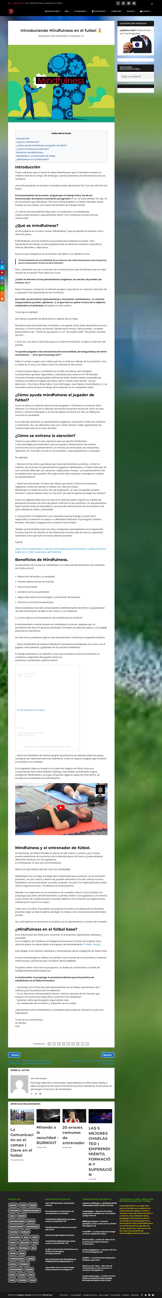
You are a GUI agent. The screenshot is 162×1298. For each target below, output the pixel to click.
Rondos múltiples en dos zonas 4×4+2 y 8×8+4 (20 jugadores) (99, 1223)
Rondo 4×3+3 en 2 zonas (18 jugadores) (99, 1251)
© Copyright (75, 1295)
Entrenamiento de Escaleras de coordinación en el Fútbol (59, 1212)
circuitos (23, 1205)
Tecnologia (22, 1280)
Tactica (30, 1275)
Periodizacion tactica (17, 1259)
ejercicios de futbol (16, 1226)
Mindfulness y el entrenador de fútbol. (35, 156)
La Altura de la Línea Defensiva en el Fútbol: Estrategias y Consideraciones (61, 1251)
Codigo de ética (90, 1295)
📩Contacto (145, 11)
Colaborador (116, 11)
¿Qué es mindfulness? (27, 142)
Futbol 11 (13, 1243)
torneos (32, 1280)
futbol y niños (24, 1243)
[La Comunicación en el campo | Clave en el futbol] (22, 1117)
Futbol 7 (35, 1237)
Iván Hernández (59, 35)
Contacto (63, 1295)
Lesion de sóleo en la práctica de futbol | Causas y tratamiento (98, 1241)
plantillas (31, 1259)
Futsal (35, 1243)
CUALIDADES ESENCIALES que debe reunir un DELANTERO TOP (60, 1242)
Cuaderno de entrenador (31, 1210)
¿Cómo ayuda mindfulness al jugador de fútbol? (41, 145)
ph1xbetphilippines (91, 1250)
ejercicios (31, 1221)
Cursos (12, 1216)
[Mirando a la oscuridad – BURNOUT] (48, 1115)
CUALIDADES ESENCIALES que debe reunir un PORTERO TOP (60, 1220)
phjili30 (85, 1258)
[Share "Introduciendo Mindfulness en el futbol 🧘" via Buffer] (73, 1044)
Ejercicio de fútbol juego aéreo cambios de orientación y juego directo (99, 1213)
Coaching (74, 35)
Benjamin (13, 1205)
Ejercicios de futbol (52, 11)
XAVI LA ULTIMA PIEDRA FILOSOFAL (59, 1235)
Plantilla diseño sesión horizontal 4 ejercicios (61, 1228)
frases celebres (15, 1237)
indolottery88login (91, 1203)
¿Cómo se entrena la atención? (32, 149)
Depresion (21, 1216)
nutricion (13, 1253)
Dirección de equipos (17, 1221)
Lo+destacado (80, 11)
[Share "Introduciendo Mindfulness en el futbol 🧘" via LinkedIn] (68, 1044)
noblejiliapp (87, 1211)
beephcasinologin (90, 1276)
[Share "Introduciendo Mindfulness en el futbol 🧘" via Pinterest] (63, 1044)
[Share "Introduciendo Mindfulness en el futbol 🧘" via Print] (87, 1044)
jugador (12, 1248)
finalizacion (25, 1232)
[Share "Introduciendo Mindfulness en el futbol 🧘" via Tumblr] (58, 1044)
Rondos (12, 1275)
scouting (22, 1275)
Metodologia (23, 1248)
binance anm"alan (90, 1266)
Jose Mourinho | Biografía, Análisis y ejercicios (99, 1259)
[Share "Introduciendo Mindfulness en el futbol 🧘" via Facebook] (49, 1044)
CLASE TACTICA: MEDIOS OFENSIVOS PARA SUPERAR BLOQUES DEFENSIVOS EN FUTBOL (99, 1278)
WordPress (47, 1295)
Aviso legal (104, 1295)
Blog (66, 11)
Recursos (130, 11)
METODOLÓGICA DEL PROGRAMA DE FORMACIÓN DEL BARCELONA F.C (60, 1260)
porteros (13, 1264)
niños (33, 1248)
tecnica (12, 1280)
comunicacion (14, 1210)
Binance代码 (87, 1239)
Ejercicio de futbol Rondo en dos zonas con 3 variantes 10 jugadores (97, 1268)
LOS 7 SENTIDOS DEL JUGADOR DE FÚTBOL (43, 3)
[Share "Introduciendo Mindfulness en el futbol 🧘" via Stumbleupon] (77, 1044)
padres (22, 1253)
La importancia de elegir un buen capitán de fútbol (99, 1232)
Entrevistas (13, 1232)
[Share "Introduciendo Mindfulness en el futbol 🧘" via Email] (82, 1044)
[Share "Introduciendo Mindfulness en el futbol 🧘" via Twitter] (54, 1044)
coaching (33, 1205)
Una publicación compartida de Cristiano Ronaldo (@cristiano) (47, 747)
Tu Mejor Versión (92, 944)
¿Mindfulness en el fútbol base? (32, 159)
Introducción (23, 138)
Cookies (125, 1295)
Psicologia (29, 1269)
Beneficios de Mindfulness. (30, 152)
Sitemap (135, 1295)
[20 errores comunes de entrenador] (74, 1116)
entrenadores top (32, 1226)
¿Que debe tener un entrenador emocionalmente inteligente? (60, 1268)
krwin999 (86, 1231)
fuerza (26, 1237)
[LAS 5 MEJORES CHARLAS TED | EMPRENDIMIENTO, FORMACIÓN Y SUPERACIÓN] (100, 1116)
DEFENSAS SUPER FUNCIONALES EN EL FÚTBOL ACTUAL (99, 1204)
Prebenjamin (24, 1264)
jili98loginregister (90, 1221)
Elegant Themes (24, 1295)
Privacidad (115, 1295)
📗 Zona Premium (98, 11)
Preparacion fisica (16, 1269)
